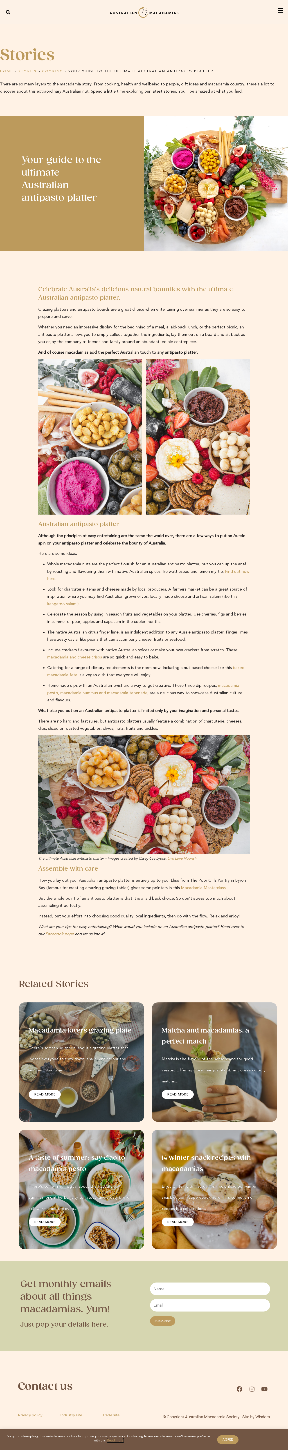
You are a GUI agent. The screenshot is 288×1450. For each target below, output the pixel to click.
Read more (115, 1440)
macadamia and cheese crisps (74, 657)
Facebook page (59, 933)
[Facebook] (239, 1389)
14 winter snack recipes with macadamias (206, 1163)
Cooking (52, 71)
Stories (27, 71)
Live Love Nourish (182, 858)
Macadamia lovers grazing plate (80, 1030)
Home (6, 71)
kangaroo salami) (63, 603)
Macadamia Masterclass (203, 887)
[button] (8, 12)
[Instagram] (252, 1389)
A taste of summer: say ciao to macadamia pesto (77, 1163)
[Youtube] (264, 1389)
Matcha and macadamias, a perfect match (205, 1036)
